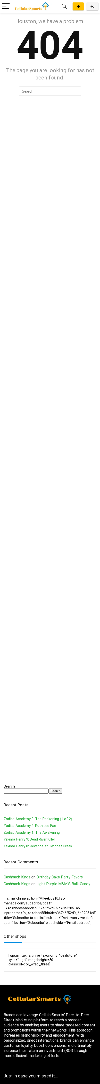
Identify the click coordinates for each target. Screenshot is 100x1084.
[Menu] (6, 6)
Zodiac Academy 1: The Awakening (32, 832)
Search (9, 786)
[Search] (64, 6)
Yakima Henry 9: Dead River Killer (29, 839)
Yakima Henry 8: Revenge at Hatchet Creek (38, 846)
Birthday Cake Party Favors (59, 877)
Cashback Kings (17, 877)
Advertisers (78, 6)
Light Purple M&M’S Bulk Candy (63, 884)
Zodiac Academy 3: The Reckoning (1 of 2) (38, 819)
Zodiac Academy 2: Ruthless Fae (30, 826)
